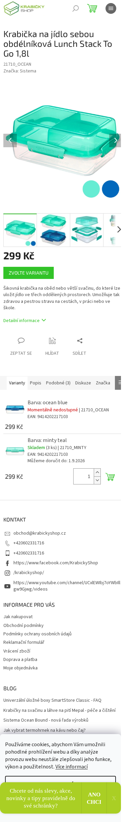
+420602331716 (28, 543)
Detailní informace (21, 320)
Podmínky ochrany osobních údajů (37, 634)
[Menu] (111, 8)
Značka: (19, 71)
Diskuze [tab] (83, 383)
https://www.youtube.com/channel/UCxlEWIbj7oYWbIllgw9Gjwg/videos (66, 586)
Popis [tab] (35, 383)
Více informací (71, 766)
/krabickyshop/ (28, 572)
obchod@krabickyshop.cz (39, 533)
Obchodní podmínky (23, 625)
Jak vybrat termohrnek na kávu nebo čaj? (44, 730)
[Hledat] (75, 8)
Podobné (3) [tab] (58, 383)
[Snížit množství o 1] (97, 480)
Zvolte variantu (28, 273)
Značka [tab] (103, 383)
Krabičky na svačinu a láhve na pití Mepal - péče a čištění (59, 710)
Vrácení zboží (16, 651)
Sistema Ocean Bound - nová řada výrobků (45, 720)
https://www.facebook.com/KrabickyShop (55, 563)
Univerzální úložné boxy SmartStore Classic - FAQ (52, 700)
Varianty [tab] (17, 383)
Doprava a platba (20, 659)
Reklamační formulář (23, 642)
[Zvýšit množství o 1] (97, 472)
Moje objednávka (20, 668)
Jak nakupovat (18, 616)
